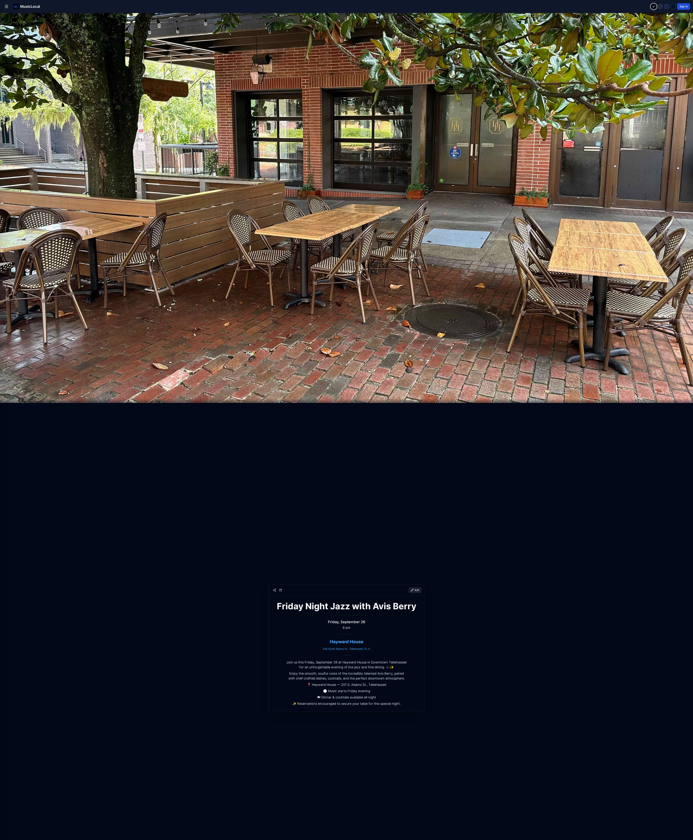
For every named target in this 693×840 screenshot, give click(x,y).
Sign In (684, 6)
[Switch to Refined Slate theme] (660, 6)
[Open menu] (6, 6)
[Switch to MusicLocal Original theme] (654, 6)
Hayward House (346, 641)
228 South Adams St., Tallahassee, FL (345, 648)
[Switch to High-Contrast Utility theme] (673, 6)
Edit (417, 590)
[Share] (274, 590)
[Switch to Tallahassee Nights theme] (666, 6)
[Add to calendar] (280, 590)
